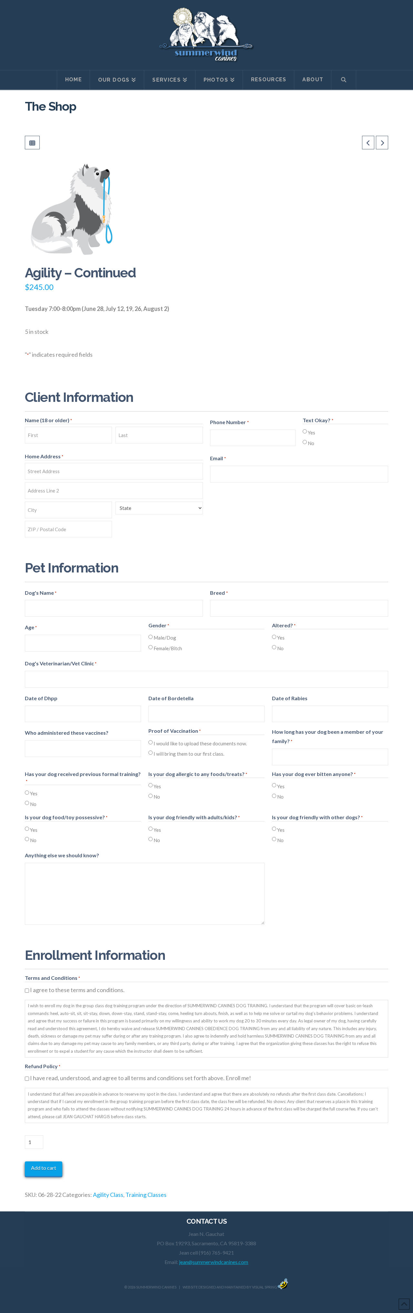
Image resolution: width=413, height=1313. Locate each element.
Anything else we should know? (62, 855)
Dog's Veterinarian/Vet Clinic (60, 663)
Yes (311, 432)
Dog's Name (40, 593)
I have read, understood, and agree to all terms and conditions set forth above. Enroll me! (140, 1077)
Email (218, 458)
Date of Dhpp (41, 698)
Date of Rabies (289, 698)
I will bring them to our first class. (189, 754)
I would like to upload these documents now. (200, 743)
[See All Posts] (32, 142)
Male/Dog (165, 638)
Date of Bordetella (171, 698)
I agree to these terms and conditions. (77, 989)
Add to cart (43, 1168)
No (311, 443)
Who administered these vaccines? (66, 733)
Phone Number (229, 422)
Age (31, 627)
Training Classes (146, 1194)
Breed (218, 593)
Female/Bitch (168, 648)
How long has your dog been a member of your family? (327, 736)
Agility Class (108, 1194)
